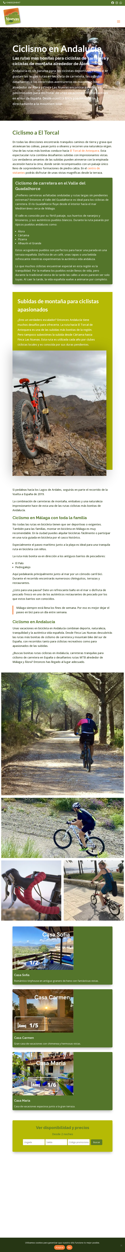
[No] (121, 1245)
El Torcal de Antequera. (85, 150)
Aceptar (59, 1247)
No (69, 1247)
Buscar (96, 1142)
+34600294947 (12, 2)
